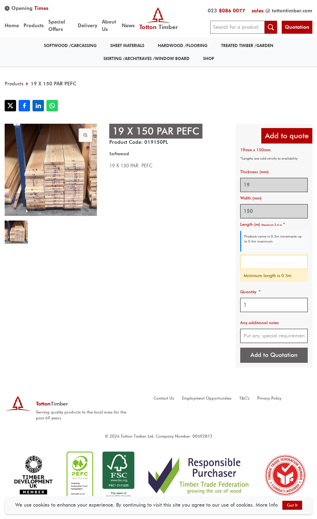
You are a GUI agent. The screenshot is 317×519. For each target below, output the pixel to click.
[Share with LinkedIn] (38, 105)
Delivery (87, 25)
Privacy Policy (269, 398)
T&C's (244, 398)
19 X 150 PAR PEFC (53, 84)
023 (226, 11)
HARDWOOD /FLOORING (182, 45)
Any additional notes (259, 322)
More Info (267, 505)
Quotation (297, 27)
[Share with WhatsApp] (52, 105)
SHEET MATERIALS (127, 45)
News (128, 25)
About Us (109, 25)
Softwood (119, 154)
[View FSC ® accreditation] (118, 475)
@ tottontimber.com (282, 11)
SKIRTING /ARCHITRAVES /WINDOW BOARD (146, 58)
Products (34, 25)
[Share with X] (10, 105)
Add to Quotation (273, 354)
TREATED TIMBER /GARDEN (247, 45)
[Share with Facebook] (24, 105)
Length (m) (262, 224)
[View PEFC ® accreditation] (80, 475)
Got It (292, 505)
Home (12, 25)
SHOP (208, 58)
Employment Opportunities (207, 398)
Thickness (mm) (254, 171)
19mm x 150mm (255, 150)
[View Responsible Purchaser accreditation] (199, 475)
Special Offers (56, 25)
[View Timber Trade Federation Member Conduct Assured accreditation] (285, 475)
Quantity (250, 292)
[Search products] (271, 27)
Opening (29, 8)
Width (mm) (251, 198)
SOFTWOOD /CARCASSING (70, 45)
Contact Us (164, 398)
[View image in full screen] (85, 135)
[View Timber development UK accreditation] (33, 475)
